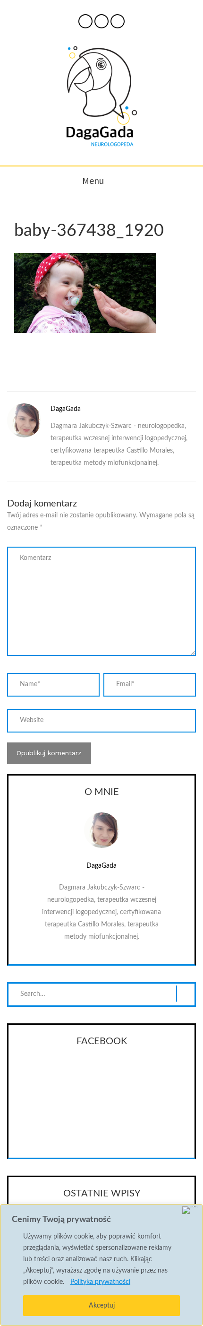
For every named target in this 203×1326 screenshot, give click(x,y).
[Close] (190, 1210)
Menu (93, 180)
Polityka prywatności (100, 1282)
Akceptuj (102, 1305)
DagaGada (66, 409)
